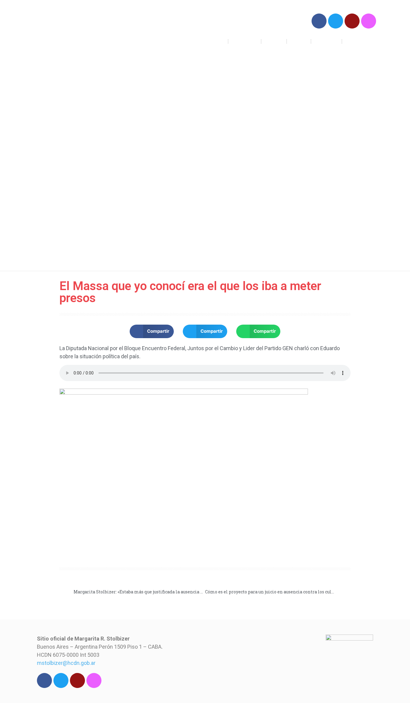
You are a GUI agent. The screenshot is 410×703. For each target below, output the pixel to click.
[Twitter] (335, 21)
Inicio (218, 41)
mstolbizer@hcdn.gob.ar (66, 663)
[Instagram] (368, 21)
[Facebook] (319, 21)
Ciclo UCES (359, 41)
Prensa (298, 41)
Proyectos (245, 41)
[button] (152, 331)
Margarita (327, 41)
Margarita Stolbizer (78, 29)
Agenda (274, 41)
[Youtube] (352, 21)
